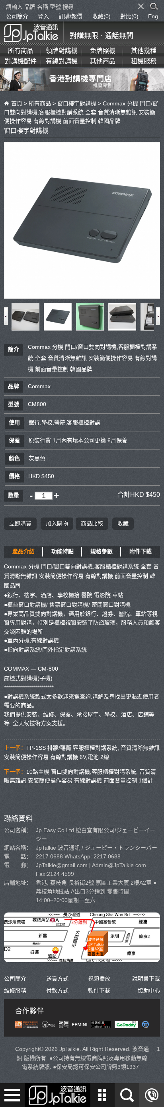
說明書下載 (146, 978)
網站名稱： (18, 847)
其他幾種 (143, 50)
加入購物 (57, 523)
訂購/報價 (70, 16)
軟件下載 (99, 990)
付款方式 (57, 990)
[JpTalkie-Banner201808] (82, 86)
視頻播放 (99, 978)
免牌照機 (102, 50)
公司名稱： (18, 830)
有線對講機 (62, 61)
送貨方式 (57, 978)
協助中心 (149, 990)
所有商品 (20, 50)
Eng (153, 16)
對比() (129, 16)
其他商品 (102, 61)
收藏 (123, 523)
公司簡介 (17, 16)
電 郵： (18, 865)
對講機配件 (21, 61)
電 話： (18, 856)
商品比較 (92, 523)
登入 (43, 16)
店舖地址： (18, 882)
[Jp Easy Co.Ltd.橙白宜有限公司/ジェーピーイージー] (34, 31)
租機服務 (143, 61)
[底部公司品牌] (82, 1024)
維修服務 (15, 990)
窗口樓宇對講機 (76, 103)
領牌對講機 (62, 50)
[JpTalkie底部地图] (82, 958)
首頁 (16, 103)
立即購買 (20, 523)
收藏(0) (101, 16)
